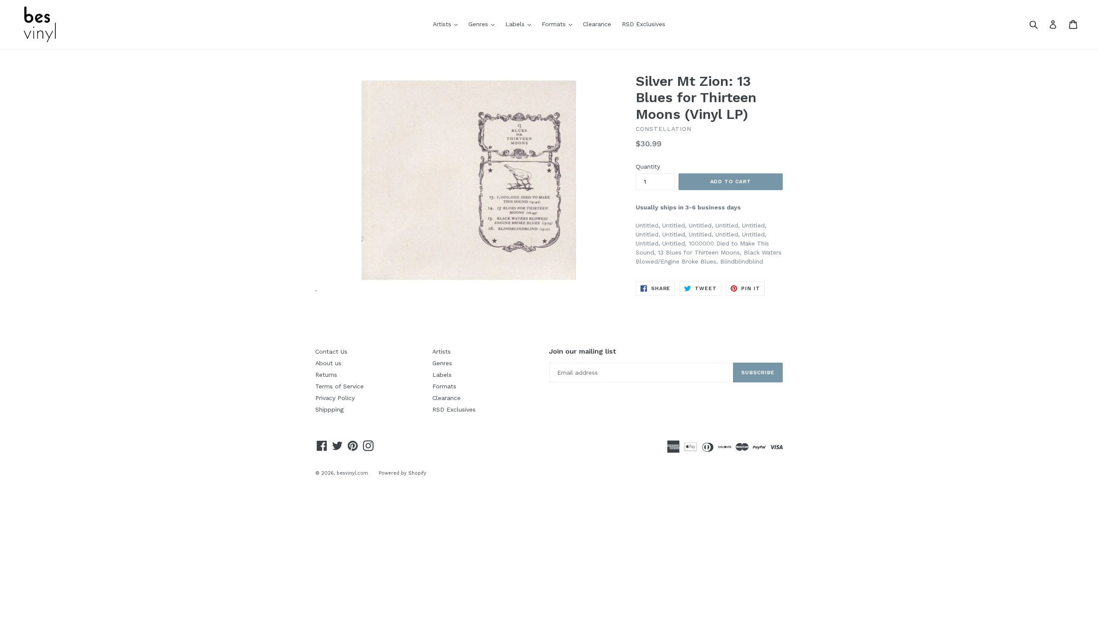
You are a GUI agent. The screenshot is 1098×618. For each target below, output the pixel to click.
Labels (520, 23)
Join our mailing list (582, 351)
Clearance (597, 24)
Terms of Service (339, 386)
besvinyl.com (352, 473)
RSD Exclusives (643, 24)
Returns (326, 374)
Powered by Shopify (402, 473)
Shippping (329, 409)
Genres (483, 23)
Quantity (648, 166)
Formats (559, 23)
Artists (447, 23)
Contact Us (331, 351)
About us (328, 363)
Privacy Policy (335, 397)
